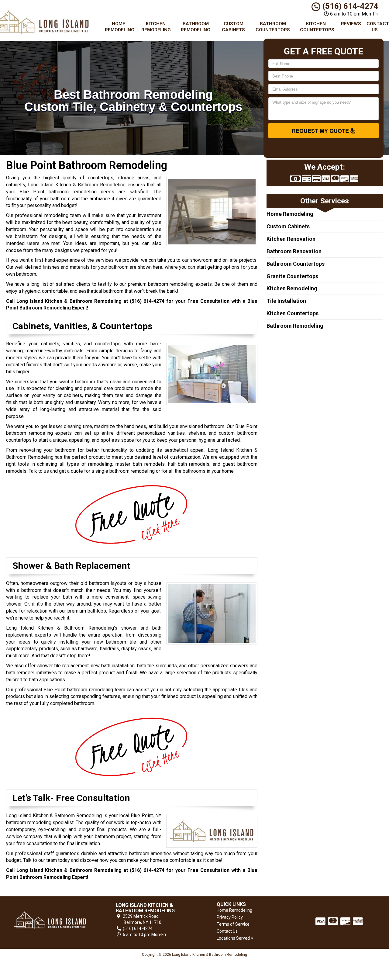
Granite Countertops (292, 276)
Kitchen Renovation (291, 239)
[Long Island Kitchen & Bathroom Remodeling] (50, 920)
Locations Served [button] (234, 938)
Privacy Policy (230, 917)
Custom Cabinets (233, 27)
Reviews (351, 23)
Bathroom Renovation (294, 251)
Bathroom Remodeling (195, 27)
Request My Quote (321, 130)
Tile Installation (286, 301)
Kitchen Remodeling (156, 27)
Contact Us (377, 27)
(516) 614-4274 (349, 6)
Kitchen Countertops (317, 27)
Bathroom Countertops (273, 27)
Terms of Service (233, 924)
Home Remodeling (119, 27)
